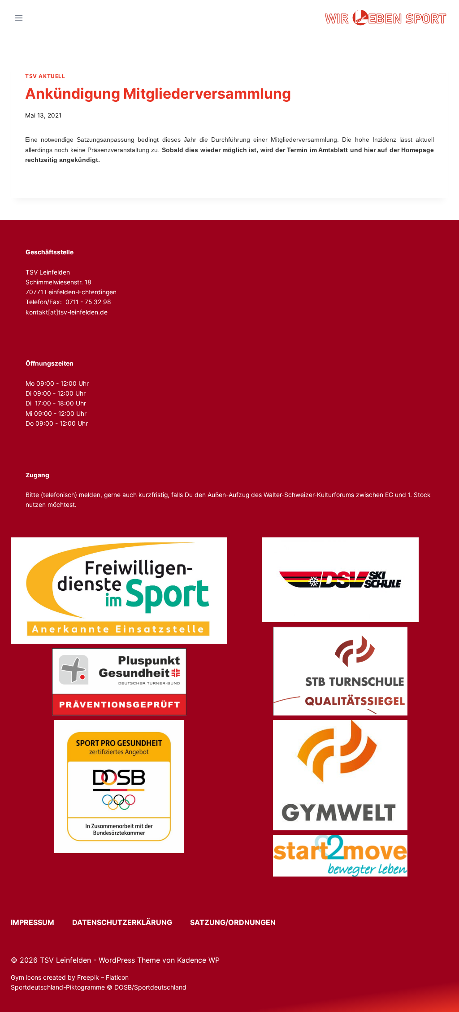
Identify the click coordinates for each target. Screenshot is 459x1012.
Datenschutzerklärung (130, 922)
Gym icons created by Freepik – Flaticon (70, 977)
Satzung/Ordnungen (233, 922)
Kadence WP (198, 959)
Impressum (40, 922)
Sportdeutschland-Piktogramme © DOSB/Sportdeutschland (99, 987)
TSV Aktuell (45, 76)
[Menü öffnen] (19, 18)
